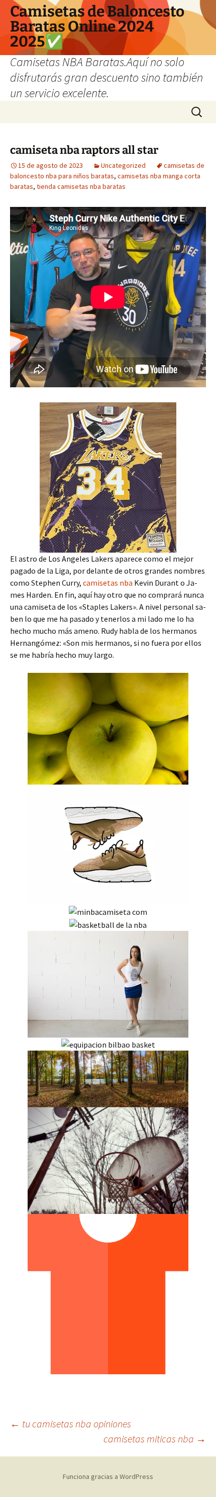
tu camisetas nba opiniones (70, 1423)
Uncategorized (123, 165)
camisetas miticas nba (154, 1438)
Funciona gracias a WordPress (108, 1476)
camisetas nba (108, 583)
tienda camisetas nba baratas (81, 186)
